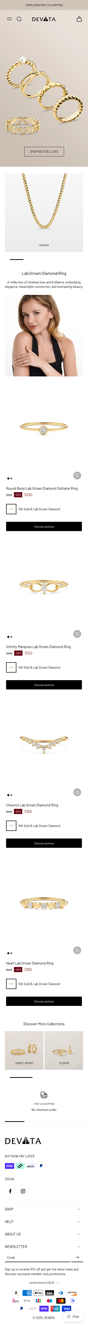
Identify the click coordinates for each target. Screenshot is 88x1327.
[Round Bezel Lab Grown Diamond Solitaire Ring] (44, 429)
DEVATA (49, 1318)
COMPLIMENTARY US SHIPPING (44, 5)
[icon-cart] (77, 19)
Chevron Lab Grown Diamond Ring (32, 805)
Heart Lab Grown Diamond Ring (30, 963)
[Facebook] (10, 1191)
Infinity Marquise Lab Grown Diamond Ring (38, 646)
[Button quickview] (77, 475)
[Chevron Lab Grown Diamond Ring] (44, 746)
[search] (19, 19)
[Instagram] (23, 1191)
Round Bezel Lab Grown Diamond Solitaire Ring (42, 488)
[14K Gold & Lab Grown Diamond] (11, 509)
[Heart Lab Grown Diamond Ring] (44, 904)
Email (11, 1257)
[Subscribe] (77, 1257)
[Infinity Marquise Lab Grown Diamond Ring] (44, 587)
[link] (44, 335)
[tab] (8, 478)
